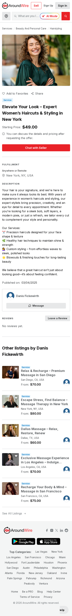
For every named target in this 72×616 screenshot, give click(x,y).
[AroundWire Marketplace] (15, 5)
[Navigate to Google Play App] (23, 542)
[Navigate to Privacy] (61, 530)
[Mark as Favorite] (16, 369)
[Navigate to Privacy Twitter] (56, 530)
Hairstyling (56, 28)
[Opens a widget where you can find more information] (64, 610)
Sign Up (48, 5)
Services (7, 28)
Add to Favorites (17, 93)
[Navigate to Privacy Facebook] (47, 530)
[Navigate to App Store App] (48, 542)
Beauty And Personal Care (31, 28)
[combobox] (37, 16)
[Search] (66, 16)
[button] (62, 5)
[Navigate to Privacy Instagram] (51, 530)
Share (39, 93)
